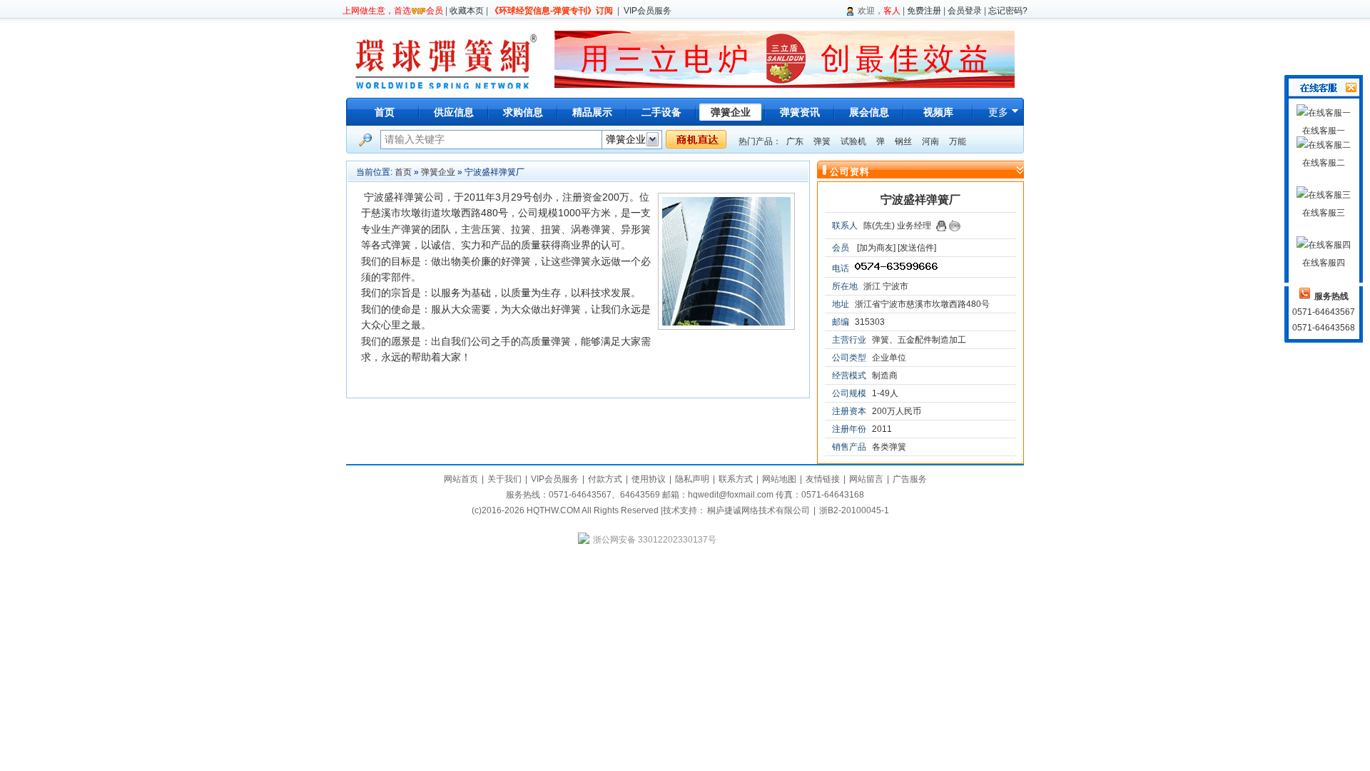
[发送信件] (917, 248)
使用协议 (648, 479)
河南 (930, 141)
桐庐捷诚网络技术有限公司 (758, 510)
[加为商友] (876, 248)
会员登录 (965, 11)
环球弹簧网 (445, 59)
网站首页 (461, 479)
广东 (794, 141)
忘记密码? (1008, 11)
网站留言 (866, 479)
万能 (957, 141)
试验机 (853, 141)
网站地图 (779, 479)
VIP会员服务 (647, 11)
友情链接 (823, 479)
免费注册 (924, 11)
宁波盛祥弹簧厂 (920, 199)
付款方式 (605, 479)
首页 (385, 112)
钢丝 (903, 141)
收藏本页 (467, 11)
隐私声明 (692, 479)
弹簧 (822, 141)
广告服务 (910, 479)
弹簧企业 (438, 172)
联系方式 (736, 479)
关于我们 (504, 479)
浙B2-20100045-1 (854, 510)
